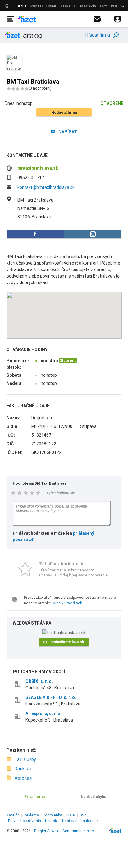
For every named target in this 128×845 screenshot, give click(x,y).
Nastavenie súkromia (80, 821)
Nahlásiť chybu (93, 796)
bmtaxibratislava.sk (37, 168)
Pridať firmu (34, 796)
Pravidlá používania (24, 821)
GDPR (70, 815)
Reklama (31, 815)
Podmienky (52, 815)
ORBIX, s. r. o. (39, 681)
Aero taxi (23, 778)
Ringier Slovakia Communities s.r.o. (64, 831)
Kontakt (51, 821)
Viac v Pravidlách (67, 603)
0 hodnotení (40, 88)
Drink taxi (24, 768)
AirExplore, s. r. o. (43, 713)
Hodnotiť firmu (64, 112)
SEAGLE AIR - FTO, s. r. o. (50, 697)
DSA (83, 815)
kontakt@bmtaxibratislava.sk (46, 187)
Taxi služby (25, 759)
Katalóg (13, 815)
